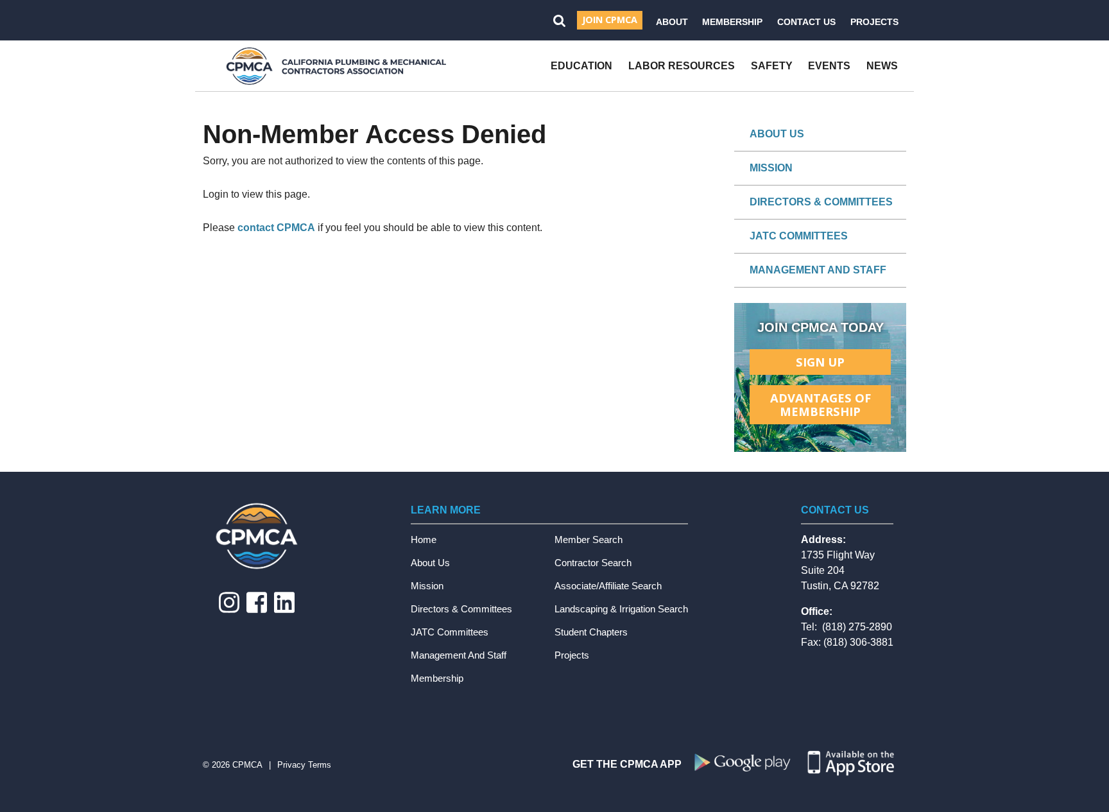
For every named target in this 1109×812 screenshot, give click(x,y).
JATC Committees (799, 235)
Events (829, 65)
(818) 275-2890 (857, 626)
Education (581, 65)
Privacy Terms (304, 765)
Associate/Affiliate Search (608, 585)
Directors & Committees (821, 201)
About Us (777, 133)
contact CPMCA (276, 227)
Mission (771, 167)
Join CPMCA (609, 19)
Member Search (588, 539)
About (672, 22)
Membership (732, 22)
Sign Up (820, 362)
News (882, 65)
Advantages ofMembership (820, 404)
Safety (772, 65)
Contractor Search (593, 562)
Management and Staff (818, 269)
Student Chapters (591, 631)
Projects (874, 22)
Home (423, 539)
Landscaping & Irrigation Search (621, 608)
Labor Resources (681, 65)
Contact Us (806, 22)
